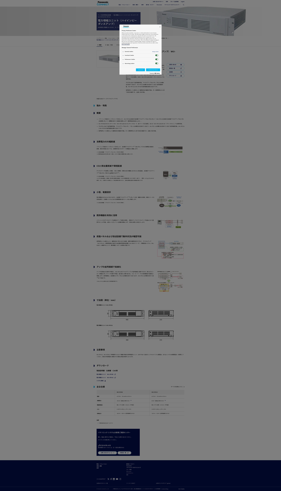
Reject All (140, 69)
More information (125, 44)
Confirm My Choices (153, 69)
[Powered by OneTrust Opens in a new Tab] (155, 74)
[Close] (160, 27)
